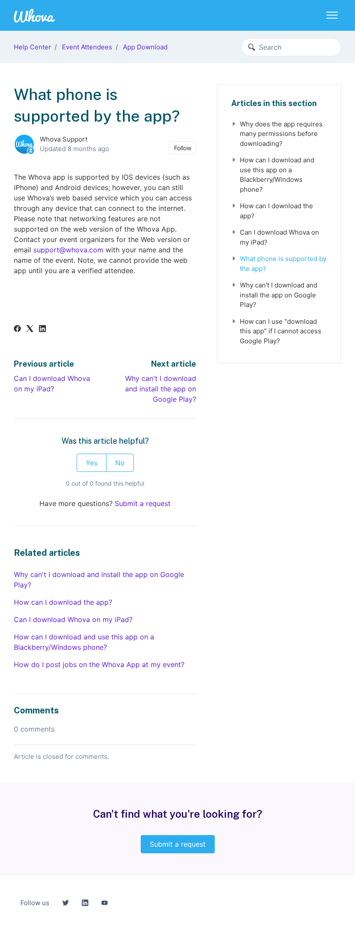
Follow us (34, 903)
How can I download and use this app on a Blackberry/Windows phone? (84, 641)
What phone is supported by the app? (283, 264)
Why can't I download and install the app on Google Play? (160, 388)
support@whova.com (68, 249)
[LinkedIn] (42, 329)
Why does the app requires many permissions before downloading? (281, 134)
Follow (182, 148)
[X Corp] (29, 329)
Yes (91, 462)
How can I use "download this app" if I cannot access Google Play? (280, 331)
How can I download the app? (63, 602)
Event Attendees (87, 47)
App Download (145, 47)
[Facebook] (17, 329)
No (120, 462)
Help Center (32, 47)
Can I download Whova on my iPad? (73, 619)
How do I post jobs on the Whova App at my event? (99, 664)
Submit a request (143, 503)
